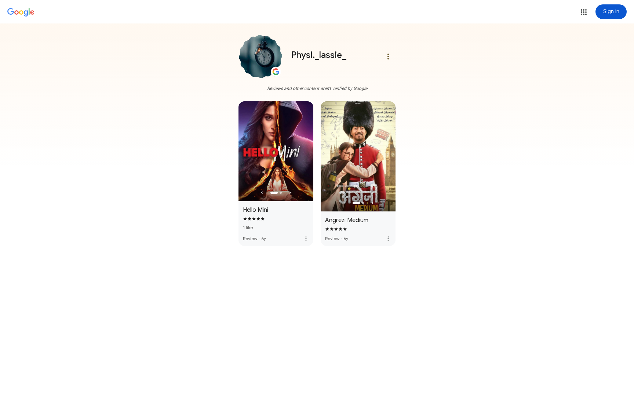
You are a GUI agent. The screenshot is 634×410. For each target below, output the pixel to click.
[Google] (20, 12)
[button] (583, 12)
